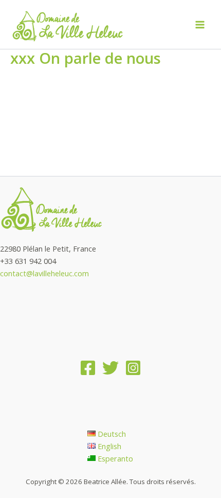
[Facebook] (88, 368)
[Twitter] (110, 368)
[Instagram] (133, 368)
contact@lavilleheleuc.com (44, 273)
